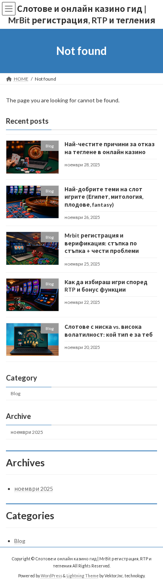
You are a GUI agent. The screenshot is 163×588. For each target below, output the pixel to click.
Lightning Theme (82, 575)
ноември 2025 (27, 432)
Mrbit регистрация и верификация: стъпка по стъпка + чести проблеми (101, 243)
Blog (16, 393)
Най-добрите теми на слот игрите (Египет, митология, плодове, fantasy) (103, 196)
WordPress (51, 575)
